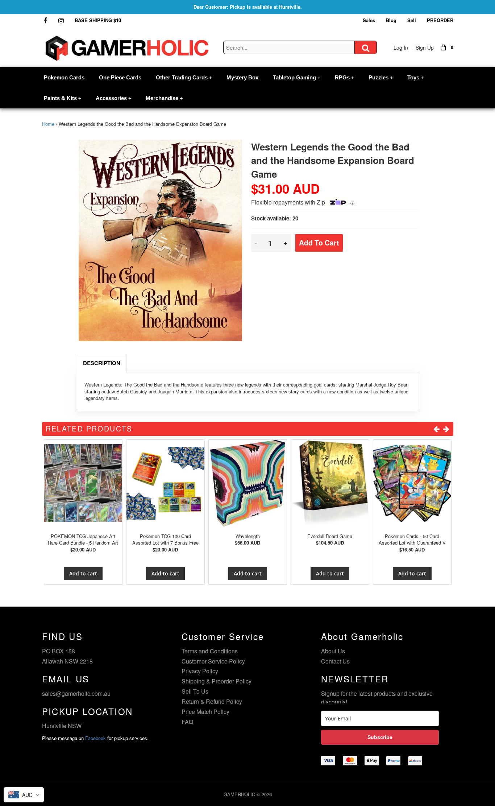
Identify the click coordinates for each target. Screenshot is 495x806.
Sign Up (425, 47)
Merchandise (164, 98)
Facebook (95, 738)
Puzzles (381, 77)
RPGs (344, 77)
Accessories (113, 98)
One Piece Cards (120, 77)
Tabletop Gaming (296, 77)
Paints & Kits (62, 98)
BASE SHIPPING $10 (98, 20)
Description (101, 363)
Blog (391, 20)
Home (48, 123)
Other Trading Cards (184, 77)
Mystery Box (242, 77)
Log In (401, 47)
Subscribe (379, 737)
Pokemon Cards (64, 77)
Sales (369, 20)
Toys (415, 77)
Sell (411, 20)
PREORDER (440, 20)
